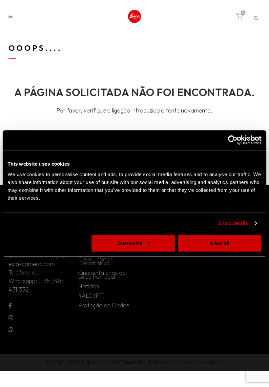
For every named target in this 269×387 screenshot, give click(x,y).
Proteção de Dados (103, 305)
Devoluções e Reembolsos (96, 261)
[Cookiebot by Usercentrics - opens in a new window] (232, 140)
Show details (233, 223)
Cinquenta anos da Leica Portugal (102, 275)
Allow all (219, 243)
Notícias (88, 286)
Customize (129, 243)
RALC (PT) (91, 296)
